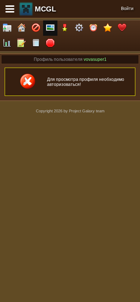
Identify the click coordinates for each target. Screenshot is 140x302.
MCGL (45, 9)
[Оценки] (108, 28)
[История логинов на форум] (36, 43)
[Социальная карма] (7, 43)
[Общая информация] (7, 28)
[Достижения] (64, 28)
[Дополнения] (79, 28)
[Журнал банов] (36, 28)
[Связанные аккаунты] (122, 28)
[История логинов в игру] (21, 43)
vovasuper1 (95, 59)
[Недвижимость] (21, 28)
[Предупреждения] (50, 43)
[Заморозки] (93, 28)
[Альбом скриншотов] (50, 28)
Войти (127, 8)
